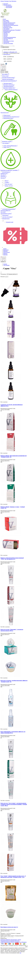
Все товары (6, 20)
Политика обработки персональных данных (11, 939)
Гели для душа (8, 184)
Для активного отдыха (8, 40)
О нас (10, 1)
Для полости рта (7, 26)
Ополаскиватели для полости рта (11, 116)
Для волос (5, 34)
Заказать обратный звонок (9, 49)
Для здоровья (6, 28)
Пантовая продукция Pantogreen (10, 25)
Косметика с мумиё (7, 27)
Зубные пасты (7, 115)
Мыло (6, 180)
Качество (5, 254)
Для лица (5, 33)
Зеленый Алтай (9, 222)
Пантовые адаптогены (8, 84)
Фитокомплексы (7, 31)
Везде (4, 19)
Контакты (14, 1)
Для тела (5, 36)
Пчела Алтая (6, 21)
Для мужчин (6, 42)
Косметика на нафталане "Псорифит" (12, 30)
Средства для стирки (8, 43)
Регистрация (9, 7)
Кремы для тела (9, 185)
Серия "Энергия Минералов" (10, 145)
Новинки (5, 251)
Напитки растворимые (8, 24)
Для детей (5, 39)
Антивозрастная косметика (9, 37)
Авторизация (9, 6)
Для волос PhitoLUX (8, 38)
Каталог (4, 72)
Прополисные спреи (8, 118)
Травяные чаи (6, 32)
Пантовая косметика (8, 86)
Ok (20, 952)
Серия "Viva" (7, 147)
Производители (6, 218)
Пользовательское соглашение (8, 940)
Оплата (2, 1)
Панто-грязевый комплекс (11, 89)
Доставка (6, 1)
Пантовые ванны (8, 83)
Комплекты (6, 249)
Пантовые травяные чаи (9, 87)
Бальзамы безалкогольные (9, 22)
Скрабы (7, 182)
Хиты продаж (6, 252)
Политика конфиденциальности (10, 941)
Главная (5, 264)
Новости (5, 253)
